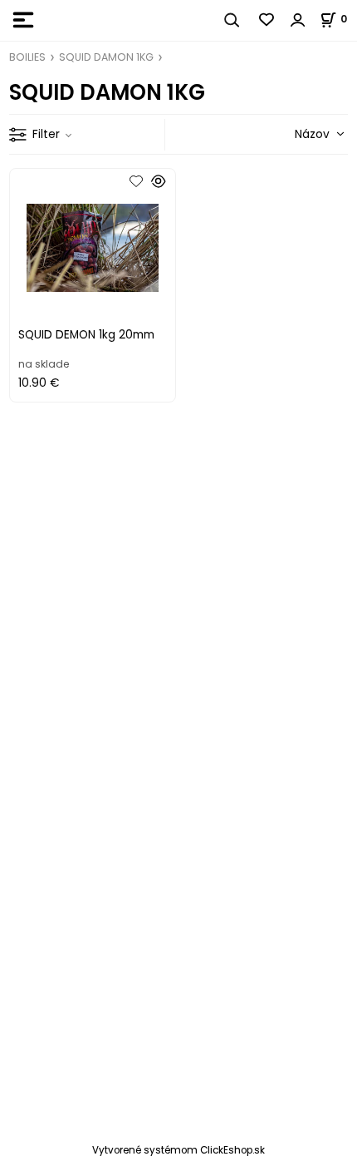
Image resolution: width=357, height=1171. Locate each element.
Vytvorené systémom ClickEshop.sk (178, 1150)
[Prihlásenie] (298, 20)
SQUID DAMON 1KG (106, 57)
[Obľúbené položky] (267, 20)
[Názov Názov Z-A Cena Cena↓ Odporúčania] (295, 133)
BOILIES (27, 57)
